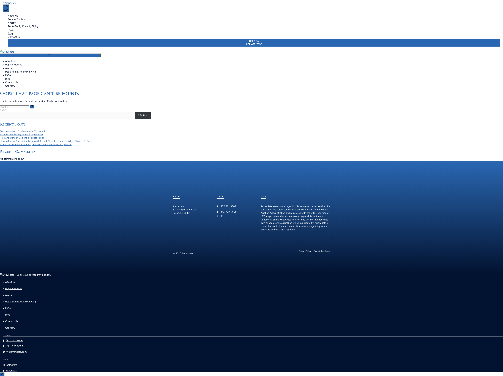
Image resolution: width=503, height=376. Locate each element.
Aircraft (12, 22)
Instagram (11, 365)
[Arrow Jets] (7, 51)
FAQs (10, 29)
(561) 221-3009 (228, 206)
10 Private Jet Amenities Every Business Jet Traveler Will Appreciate (36, 144)
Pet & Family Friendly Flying (23, 26)
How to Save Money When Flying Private (21, 134)
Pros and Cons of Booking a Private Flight (22, 138)
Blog (10, 33)
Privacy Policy (305, 251)
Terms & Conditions (322, 251)
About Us (13, 15)
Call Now (254, 41)
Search (3, 110)
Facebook (11, 370)
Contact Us (14, 37)
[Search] (32, 106)
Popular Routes (16, 19)
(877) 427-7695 (228, 211)
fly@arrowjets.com (16, 351)
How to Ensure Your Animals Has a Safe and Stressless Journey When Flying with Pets (45, 141)
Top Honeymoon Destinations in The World (22, 131)
